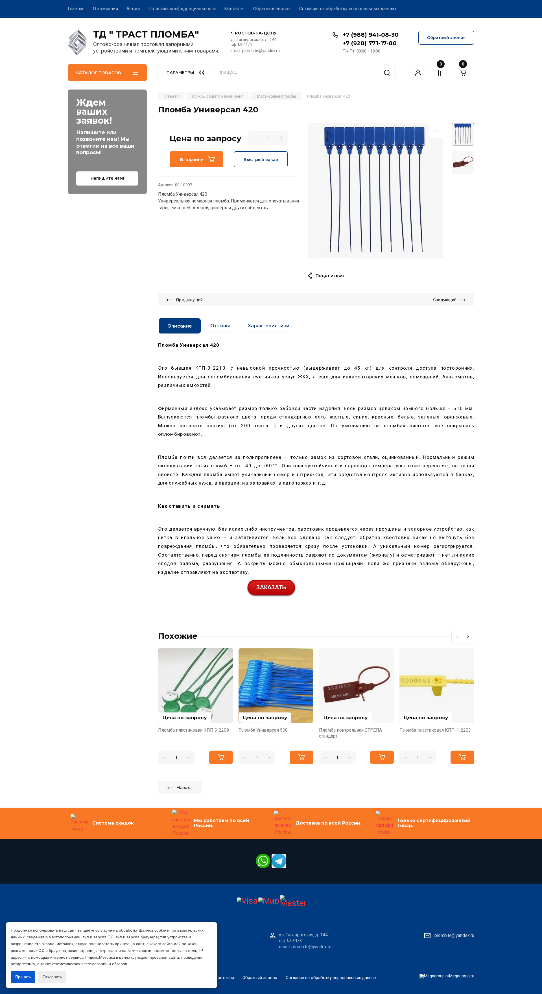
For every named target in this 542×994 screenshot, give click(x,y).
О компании (105, 8)
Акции (133, 8)
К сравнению (436, 130)
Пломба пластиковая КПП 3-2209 (193, 730)
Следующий (444, 299)
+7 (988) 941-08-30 (370, 34)
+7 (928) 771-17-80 (369, 43)
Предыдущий (189, 299)
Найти (387, 72)
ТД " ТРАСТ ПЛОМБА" (146, 34)
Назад (183, 787)
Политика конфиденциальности (182, 8)
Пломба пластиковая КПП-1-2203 (435, 730)
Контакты (234, 8)
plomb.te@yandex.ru (454, 935)
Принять (23, 977)
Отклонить (52, 977)
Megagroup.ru (461, 976)
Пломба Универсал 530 (263, 730)
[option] (375, 190)
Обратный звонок (272, 8)
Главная (76, 8)
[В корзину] (221, 757)
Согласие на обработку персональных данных (348, 8)
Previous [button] (457, 637)
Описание (179, 326)
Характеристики (268, 325)
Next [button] (468, 637)
